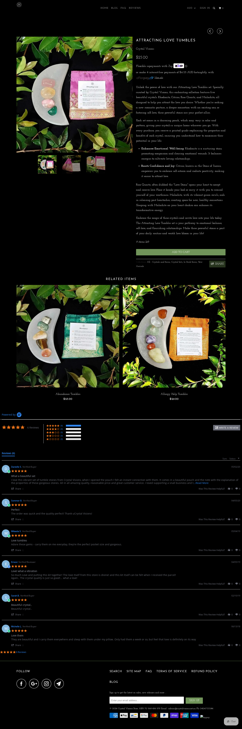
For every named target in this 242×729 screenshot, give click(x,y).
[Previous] (210, 31)
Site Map (133, 671)
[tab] (8, 454)
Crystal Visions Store (128, 708)
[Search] (214, 8)
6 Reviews (21, 652)
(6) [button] (62, 425)
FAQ (123, 8)
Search (115, 671)
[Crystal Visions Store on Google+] (35, 683)
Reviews (135, 8)
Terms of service (171, 671)
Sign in (205, 8)
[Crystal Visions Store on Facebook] (22, 683)
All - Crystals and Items (158, 262)
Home (104, 8)
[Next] (220, 31)
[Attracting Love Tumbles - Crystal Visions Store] (74, 95)
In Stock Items (190, 262)
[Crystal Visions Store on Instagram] (47, 683)
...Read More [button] (201, 483)
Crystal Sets (176, 262)
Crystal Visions (145, 48)
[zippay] (205, 717)
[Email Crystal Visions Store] (60, 683)
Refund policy (204, 671)
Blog (114, 8)
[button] (226, 427)
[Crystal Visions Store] (34, 4)
